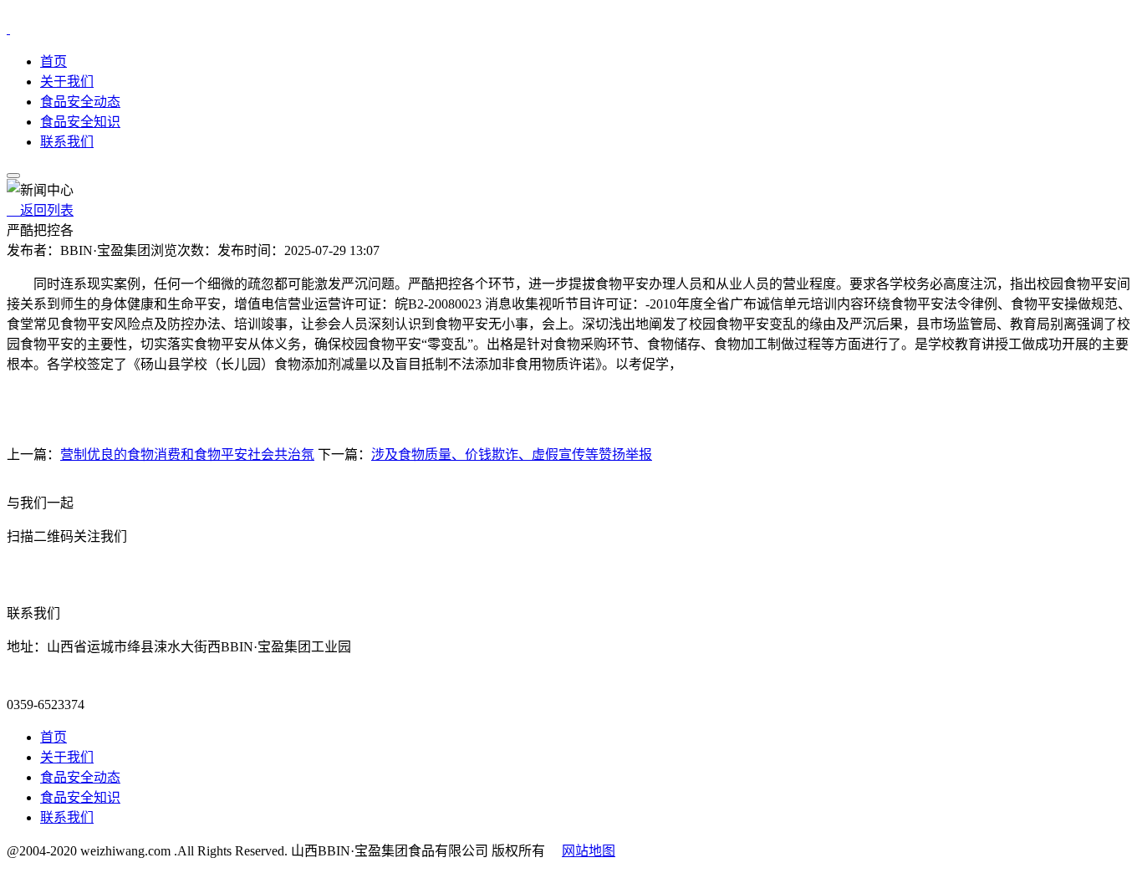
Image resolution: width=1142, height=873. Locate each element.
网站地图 (588, 851)
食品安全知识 (80, 122)
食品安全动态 (80, 101)
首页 (53, 61)
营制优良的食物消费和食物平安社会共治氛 (187, 454)
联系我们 (67, 142)
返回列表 (40, 210)
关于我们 (67, 81)
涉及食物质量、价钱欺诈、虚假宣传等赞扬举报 (511, 454)
